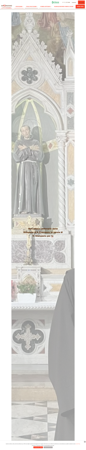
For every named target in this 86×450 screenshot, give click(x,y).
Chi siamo (19, 6)
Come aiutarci (45, 6)
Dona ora (80, 6)
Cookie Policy (78, 443)
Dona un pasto (81, 2)
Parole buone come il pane (63, 6)
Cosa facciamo (31, 6)
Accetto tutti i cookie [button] (38, 447)
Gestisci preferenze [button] (48, 447)
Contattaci (74, 2)
